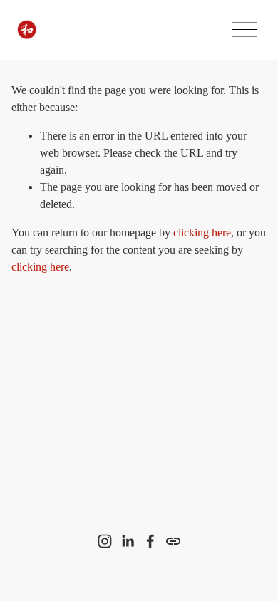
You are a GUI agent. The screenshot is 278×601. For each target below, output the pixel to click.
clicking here (202, 232)
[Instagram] (105, 541)
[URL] (173, 541)
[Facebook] (150, 541)
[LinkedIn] (127, 541)
